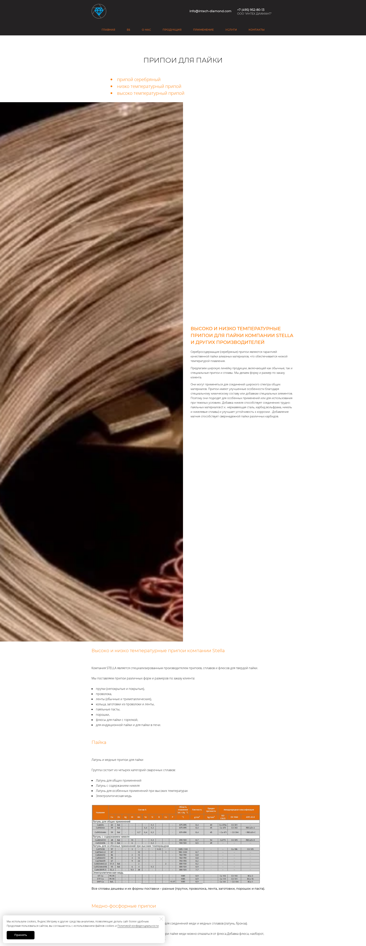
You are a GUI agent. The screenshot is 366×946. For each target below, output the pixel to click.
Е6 (128, 29)
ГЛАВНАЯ (108, 29)
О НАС (146, 29)
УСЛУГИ (231, 29)
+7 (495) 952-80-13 (250, 10)
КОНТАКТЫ (257, 29)
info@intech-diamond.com (210, 11)
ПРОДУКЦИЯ (172, 29)
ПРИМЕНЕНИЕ (203, 29)
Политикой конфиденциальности (138, 926)
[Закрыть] (161, 919)
